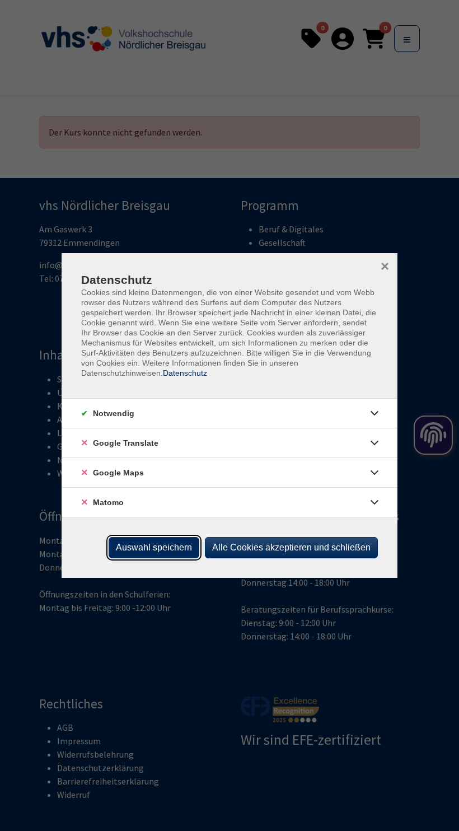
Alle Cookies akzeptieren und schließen (291, 547)
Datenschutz (185, 372)
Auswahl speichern (154, 547)
